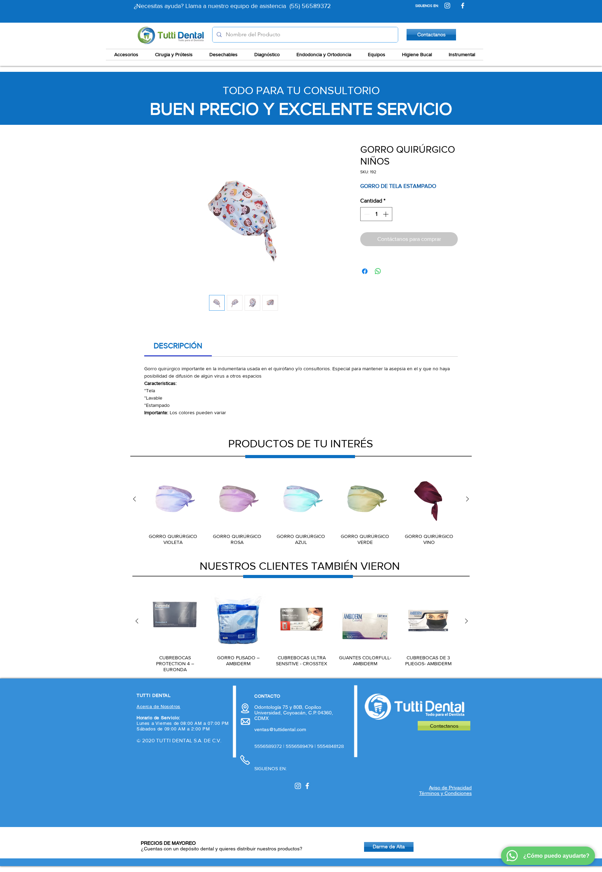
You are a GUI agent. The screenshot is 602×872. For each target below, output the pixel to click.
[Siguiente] (467, 499)
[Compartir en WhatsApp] (378, 271)
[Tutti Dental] (447, 5)
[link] (178, 346)
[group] (301, 508)
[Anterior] (134, 499)
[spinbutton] (376, 214)
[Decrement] (366, 214)
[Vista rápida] (173, 499)
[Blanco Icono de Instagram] (298, 786)
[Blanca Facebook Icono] (307, 786)
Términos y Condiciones (445, 793)
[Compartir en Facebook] (365, 271)
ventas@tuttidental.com (280, 729)
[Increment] (386, 214)
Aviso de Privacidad (450, 787)
